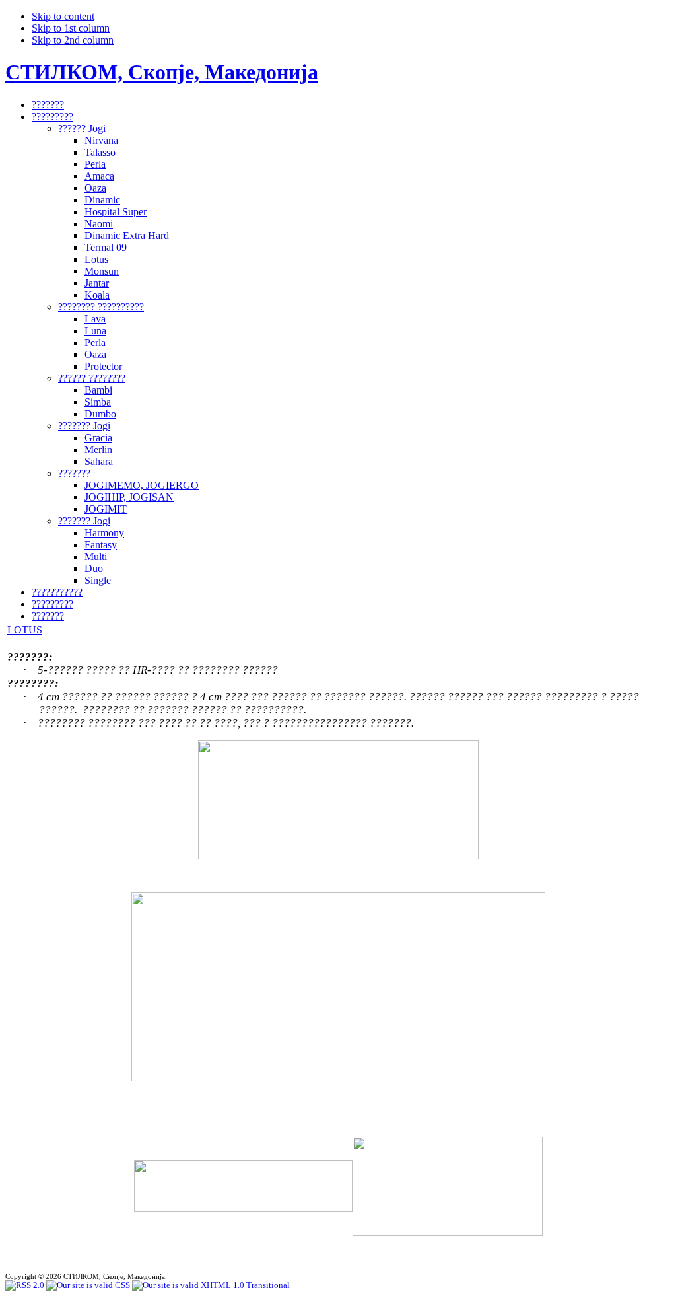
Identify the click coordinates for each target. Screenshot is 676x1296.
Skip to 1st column (71, 28)
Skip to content (63, 16)
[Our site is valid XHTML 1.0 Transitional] (211, 1285)
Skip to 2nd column (73, 40)
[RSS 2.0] (25, 1285)
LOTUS (24, 629)
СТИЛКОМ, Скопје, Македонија (161, 72)
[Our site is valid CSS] (89, 1285)
